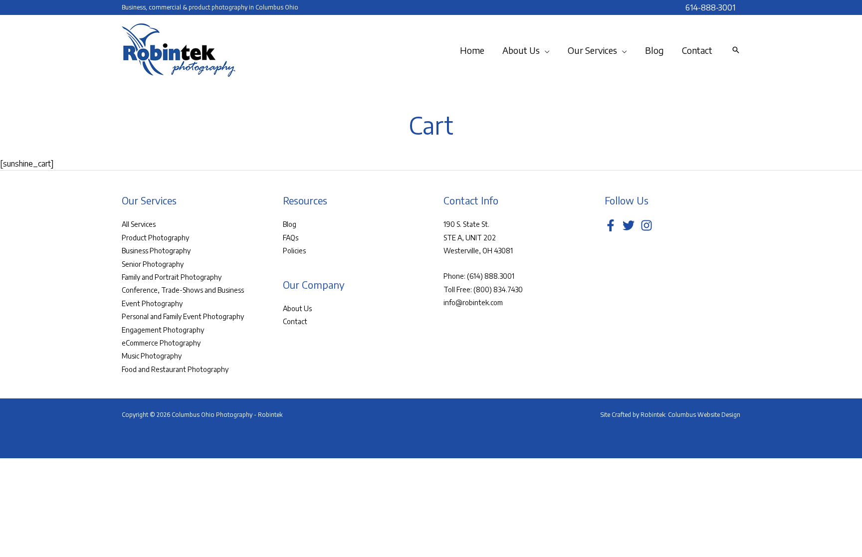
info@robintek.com (473, 302)
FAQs (290, 237)
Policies (294, 250)
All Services (139, 224)
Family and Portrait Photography (171, 277)
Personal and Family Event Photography (183, 316)
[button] (545, 50)
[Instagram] (646, 225)
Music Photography (152, 356)
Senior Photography (153, 264)
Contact (295, 321)
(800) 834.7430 (498, 289)
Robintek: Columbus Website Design (690, 414)
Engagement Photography (163, 330)
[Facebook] (611, 225)
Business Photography (156, 250)
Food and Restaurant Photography (175, 369)
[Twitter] (629, 225)
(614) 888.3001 (490, 276)
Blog (289, 224)
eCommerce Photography (161, 343)
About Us (297, 308)
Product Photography (155, 237)
